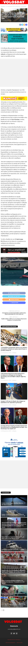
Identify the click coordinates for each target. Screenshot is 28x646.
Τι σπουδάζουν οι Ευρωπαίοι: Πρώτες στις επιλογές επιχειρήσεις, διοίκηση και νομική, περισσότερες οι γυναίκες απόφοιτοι (14, 349)
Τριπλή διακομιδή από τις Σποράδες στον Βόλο (13, 549)
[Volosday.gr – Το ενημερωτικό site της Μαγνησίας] (13, 621)
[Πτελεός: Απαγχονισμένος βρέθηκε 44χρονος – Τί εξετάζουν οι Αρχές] (14, 500)
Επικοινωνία (19, 642)
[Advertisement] (14, 73)
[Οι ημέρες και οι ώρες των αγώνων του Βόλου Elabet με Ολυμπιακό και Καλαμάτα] (14, 556)
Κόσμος (5, 10)
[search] (25, 2)
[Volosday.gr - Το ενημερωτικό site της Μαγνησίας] (14, 2)
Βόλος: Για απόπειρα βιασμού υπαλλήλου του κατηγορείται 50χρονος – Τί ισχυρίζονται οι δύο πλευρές (13, 582)
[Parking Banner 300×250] (14, 447)
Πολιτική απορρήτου (10, 642)
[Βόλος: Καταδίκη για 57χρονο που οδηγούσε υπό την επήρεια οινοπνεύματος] (14, 590)
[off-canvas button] (2, 2)
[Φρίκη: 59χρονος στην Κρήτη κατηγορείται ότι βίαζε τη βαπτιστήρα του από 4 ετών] (14, 534)
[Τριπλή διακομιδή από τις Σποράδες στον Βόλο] (14, 545)
